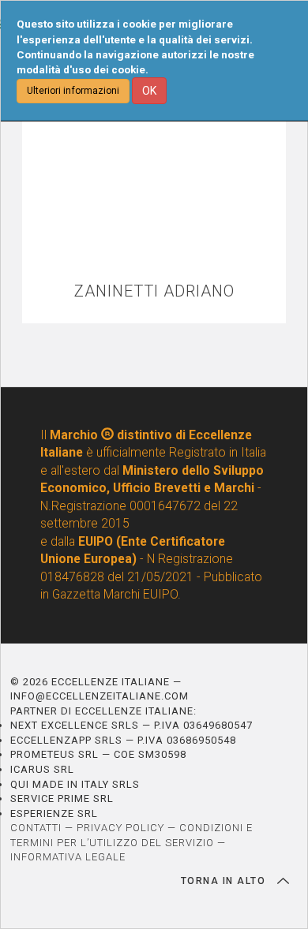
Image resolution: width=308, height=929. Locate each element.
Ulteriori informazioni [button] (73, 90)
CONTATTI (36, 828)
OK (149, 90)
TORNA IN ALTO (225, 880)
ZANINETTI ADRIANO (154, 291)
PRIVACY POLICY (120, 828)
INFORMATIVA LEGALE (68, 857)
